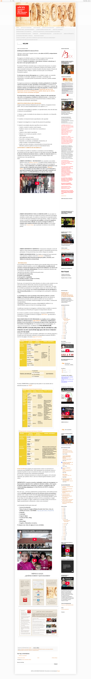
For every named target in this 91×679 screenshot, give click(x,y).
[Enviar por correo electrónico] (33, 647)
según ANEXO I (37, 320)
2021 (63, 309)
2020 (63, 311)
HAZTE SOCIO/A (36, 27)
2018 (63, 314)
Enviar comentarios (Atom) (26, 659)
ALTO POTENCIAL (34, 649)
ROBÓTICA (30, 650)
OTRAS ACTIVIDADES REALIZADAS (23, 33)
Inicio (38, 657)
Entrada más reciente (21, 657)
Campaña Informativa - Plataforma (68, 480)
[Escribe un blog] (35, 647)
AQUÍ (30, 385)
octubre (64, 323)
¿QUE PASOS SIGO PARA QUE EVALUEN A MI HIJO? (27, 39)
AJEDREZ (22, 649)
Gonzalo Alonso (30, 224)
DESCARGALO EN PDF (65, 249)
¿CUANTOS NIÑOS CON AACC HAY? (43, 29)
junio (64, 326)
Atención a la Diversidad (46, 649)
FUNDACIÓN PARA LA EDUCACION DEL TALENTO (67, 496)
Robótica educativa (33, 162)
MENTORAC (44, 314)
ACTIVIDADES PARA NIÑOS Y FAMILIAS (24, 35)
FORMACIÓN (35, 33)
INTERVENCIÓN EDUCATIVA (45, 33)
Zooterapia (40, 255)
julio (64, 325)
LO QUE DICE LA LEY (57, 33)
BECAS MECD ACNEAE (39, 35)
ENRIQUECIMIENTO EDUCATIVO (23, 650)
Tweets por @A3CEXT (65, 609)
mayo (64, 529)
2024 (63, 306)
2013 (63, 338)
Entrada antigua (54, 657)
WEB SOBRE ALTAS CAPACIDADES (65, 498)
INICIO (17, 27)
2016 (63, 518)
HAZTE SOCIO (63, 195)
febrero (64, 332)
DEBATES (51, 649)
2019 (63, 312)
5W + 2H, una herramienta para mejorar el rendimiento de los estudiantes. (67, 471)
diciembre (65, 318)
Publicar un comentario (23, 655)
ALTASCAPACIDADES (27, 649)
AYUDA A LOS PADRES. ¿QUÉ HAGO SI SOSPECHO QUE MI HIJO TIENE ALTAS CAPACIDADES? (35, 37)
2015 (63, 335)
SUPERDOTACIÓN (36, 650)
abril (64, 329)
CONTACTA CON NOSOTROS (48, 27)
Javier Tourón (65, 449)
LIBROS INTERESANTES (69, 33)
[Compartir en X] (36, 647)
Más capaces (65, 474)
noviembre (65, 322)
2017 (63, 315)
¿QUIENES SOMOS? (60, 27)
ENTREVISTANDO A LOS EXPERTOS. (23, 31)
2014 (63, 337)
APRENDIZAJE (39, 649)
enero (64, 333)
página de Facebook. (37, 336)
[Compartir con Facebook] (37, 647)
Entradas (64, 370)
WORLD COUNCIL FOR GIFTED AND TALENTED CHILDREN (67, 500)
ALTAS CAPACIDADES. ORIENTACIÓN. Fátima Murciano (67, 456)
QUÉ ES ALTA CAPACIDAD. (26, 27)
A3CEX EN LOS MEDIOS (58, 29)
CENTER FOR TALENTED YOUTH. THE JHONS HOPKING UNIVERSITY (67, 502)
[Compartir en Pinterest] (38, 647)
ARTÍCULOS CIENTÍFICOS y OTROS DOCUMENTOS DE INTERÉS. (46, 31)
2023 (63, 308)
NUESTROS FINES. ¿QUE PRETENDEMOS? (25, 29)
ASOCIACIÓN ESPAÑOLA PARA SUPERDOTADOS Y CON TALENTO (67, 492)
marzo (64, 330)
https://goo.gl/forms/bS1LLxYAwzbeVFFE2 (45, 510)
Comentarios (65, 372)
